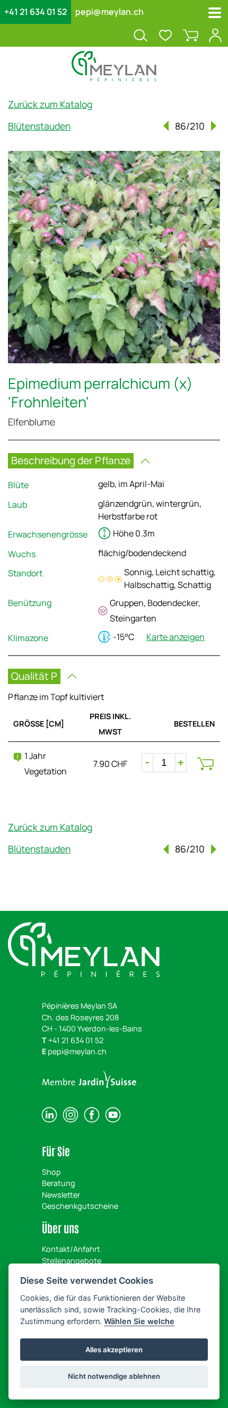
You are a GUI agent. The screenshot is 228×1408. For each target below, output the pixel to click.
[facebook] (91, 1114)
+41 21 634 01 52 (35, 12)
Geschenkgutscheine (80, 1206)
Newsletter (61, 1195)
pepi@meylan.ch (109, 12)
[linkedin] (49, 1114)
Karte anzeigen (175, 637)
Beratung (58, 1183)
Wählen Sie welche (139, 1321)
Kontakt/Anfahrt (71, 1249)
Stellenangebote (71, 1261)
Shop (51, 1172)
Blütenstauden (39, 126)
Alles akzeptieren (114, 1349)
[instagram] (70, 1114)
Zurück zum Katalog (50, 104)
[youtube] (112, 1114)
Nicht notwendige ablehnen (114, 1376)
